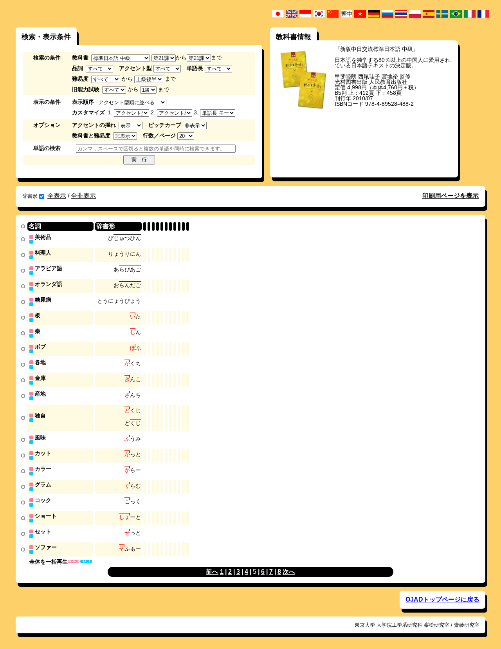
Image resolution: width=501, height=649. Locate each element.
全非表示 (83, 195)
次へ (289, 571)
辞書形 (30, 196)
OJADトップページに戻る (442, 599)
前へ (212, 571)
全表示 (56, 195)
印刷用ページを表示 (450, 195)
